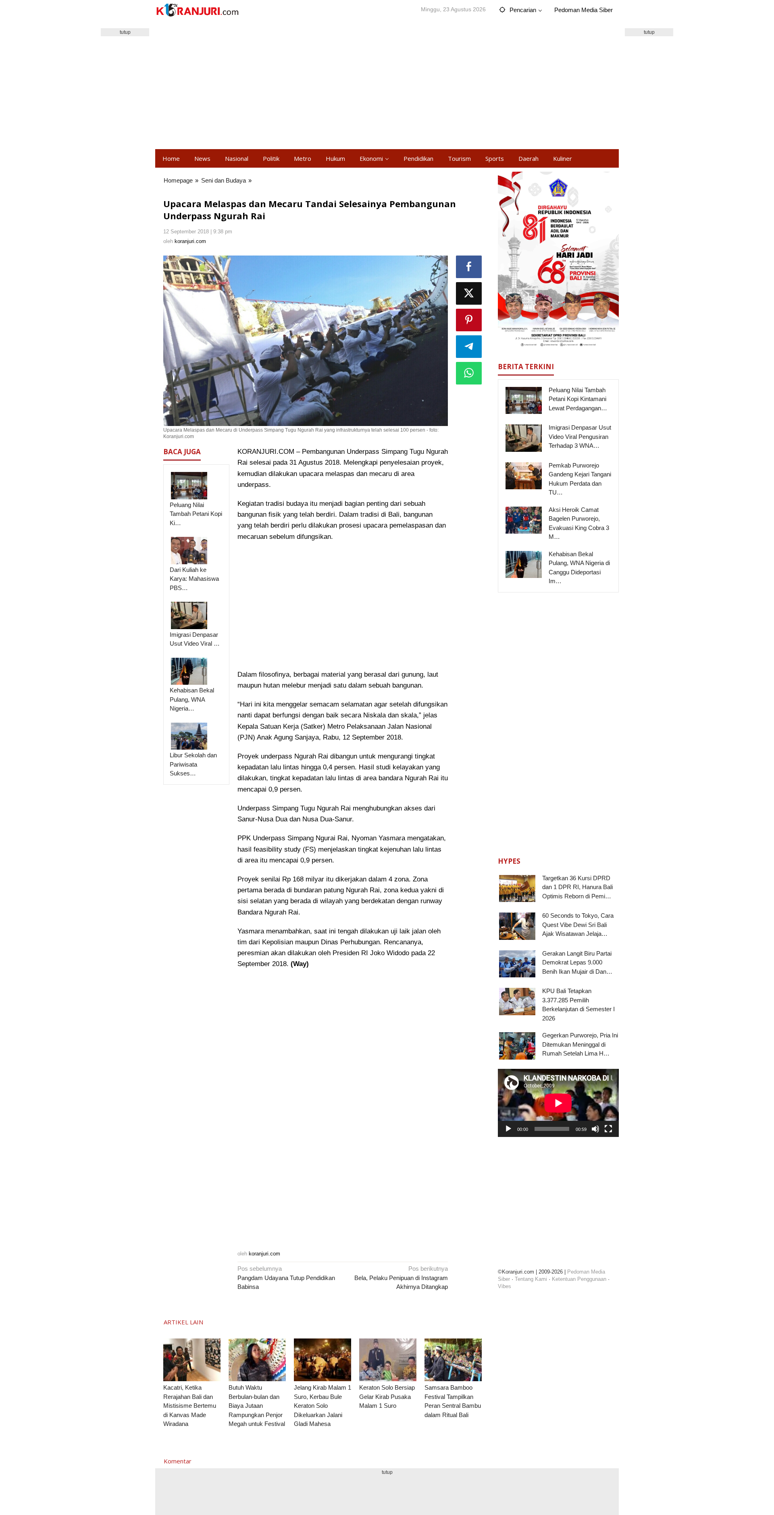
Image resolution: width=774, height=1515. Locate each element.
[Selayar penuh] (608, 1128)
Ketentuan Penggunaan (579, 1279)
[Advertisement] (387, 84)
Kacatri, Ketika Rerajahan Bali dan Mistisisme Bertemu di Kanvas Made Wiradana (189, 1405)
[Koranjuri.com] (197, 10)
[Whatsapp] (469, 373)
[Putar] (508, 1128)
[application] (558, 1103)
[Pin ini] (469, 320)
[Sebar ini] (469, 267)
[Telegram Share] (469, 346)
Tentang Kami (531, 1279)
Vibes (504, 1286)
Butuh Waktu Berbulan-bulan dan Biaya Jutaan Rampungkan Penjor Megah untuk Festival (257, 1405)
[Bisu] (595, 1128)
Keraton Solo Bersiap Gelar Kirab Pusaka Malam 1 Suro (387, 1396)
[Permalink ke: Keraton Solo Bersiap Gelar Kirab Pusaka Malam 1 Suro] (387, 1360)
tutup (125, 32)
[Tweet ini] (469, 293)
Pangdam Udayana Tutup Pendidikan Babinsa (286, 1277)
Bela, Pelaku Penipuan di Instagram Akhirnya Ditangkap (401, 1277)
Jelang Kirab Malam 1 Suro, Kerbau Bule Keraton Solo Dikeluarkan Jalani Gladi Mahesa (322, 1405)
